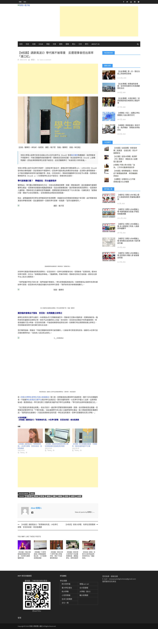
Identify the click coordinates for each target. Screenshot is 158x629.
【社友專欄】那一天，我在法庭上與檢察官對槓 (128, 72)
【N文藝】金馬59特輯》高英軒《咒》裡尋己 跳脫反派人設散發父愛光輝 (125, 159)
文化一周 (65, 603)
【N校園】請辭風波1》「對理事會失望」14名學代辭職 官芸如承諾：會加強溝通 (30, 446)
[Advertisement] (99, 21)
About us (95, 44)
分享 (80, 44)
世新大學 (29, 496)
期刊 (86, 44)
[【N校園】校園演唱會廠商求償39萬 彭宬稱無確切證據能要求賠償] (57, 436)
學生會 (36, 496)
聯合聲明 (74, 155)
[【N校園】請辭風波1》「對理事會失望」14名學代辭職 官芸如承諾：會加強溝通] (30, 436)
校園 (33, 44)
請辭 (54, 496)
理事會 (60, 496)
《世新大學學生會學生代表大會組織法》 (34, 397)
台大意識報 (84, 588)
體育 (60, 44)
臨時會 (49, 496)
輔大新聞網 (84, 595)
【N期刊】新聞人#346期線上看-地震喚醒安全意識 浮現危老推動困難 (128, 211)
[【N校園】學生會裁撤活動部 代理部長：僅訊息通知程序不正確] (84, 436)
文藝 (54, 44)
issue (41, 44)
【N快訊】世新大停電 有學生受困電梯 (80, 524)
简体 (25, 2)
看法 (73, 44)
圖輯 (67, 44)
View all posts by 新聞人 (85, 512)
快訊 (27, 44)
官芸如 (66, 496)
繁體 (20, 2)
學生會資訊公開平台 (34, 400)
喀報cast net (84, 584)
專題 (48, 44)
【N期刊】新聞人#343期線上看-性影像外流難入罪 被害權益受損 (128, 255)
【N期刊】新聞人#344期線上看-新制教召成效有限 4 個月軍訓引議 (128, 241)
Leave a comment (45, 60)
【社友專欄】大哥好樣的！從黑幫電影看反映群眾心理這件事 (128, 100)
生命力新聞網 (67, 599)
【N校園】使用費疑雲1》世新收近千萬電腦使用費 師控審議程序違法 (125, 173)
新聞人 (33, 60)
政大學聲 (65, 591)
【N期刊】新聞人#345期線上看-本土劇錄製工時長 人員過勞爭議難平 (128, 226)
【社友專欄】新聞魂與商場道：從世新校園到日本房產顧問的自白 (128, 86)
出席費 (79, 496)
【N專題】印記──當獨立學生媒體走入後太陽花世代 (128, 114)
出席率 (73, 496)
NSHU (32, 493)
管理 (19, 618)
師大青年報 (66, 584)
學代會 (42, 496)
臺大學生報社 (67, 588)
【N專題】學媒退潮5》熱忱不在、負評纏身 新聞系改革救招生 (128, 127)
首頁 (21, 44)
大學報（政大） (86, 591)
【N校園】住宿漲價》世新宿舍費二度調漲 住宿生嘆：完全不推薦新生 (125, 150)
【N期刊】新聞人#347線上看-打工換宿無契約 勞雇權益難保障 (128, 197)
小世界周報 (66, 595)
